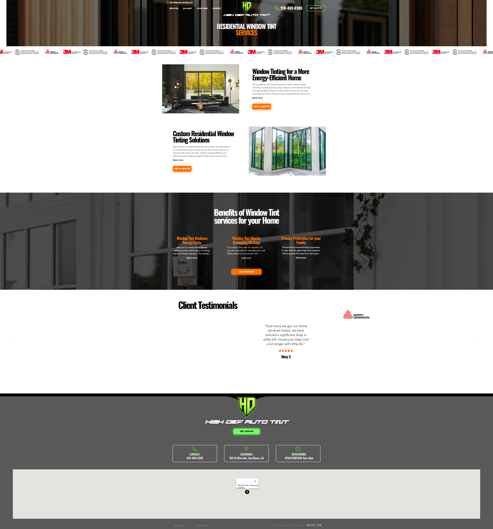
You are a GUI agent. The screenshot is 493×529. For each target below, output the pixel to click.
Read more (257, 98)
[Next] (479, 340)
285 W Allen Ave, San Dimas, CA (246, 458)
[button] (174, 8)
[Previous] (14, 340)
